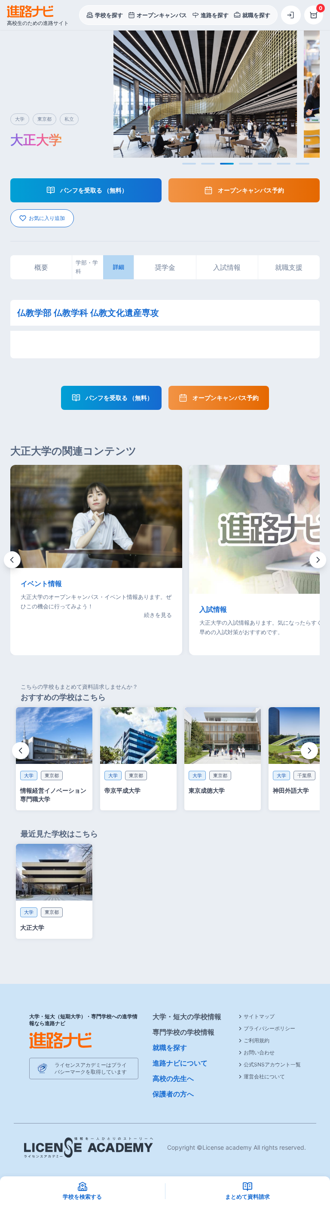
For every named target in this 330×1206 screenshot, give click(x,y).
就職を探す (170, 1047)
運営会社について (264, 1076)
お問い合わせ (259, 1052)
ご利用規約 (256, 1040)
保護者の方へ (173, 1094)
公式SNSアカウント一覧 (272, 1064)
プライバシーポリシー (269, 1028)
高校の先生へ (173, 1078)
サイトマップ (259, 1016)
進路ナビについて (180, 1063)
